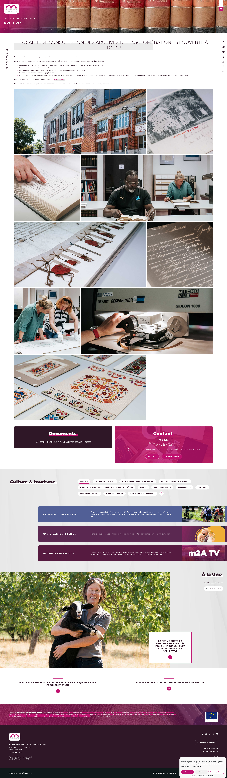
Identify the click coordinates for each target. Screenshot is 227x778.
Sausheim (12, 716)
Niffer (94, 714)
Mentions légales (158, 773)
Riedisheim (155, 714)
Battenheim (84, 712)
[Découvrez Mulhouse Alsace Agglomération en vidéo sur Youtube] (217, 734)
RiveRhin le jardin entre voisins (174, 481)
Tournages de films (114, 493)
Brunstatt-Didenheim (121, 712)
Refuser (201, 772)
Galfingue (12, 714)
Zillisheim (74, 716)
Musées (143, 487)
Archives (84, 481)
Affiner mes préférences (216, 772)
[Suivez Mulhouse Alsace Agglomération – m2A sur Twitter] (206, 734)
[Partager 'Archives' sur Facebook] (4, 30)
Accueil (7, 18)
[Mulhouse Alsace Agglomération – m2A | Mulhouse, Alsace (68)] (11, 9)
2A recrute (209, 752)
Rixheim (163, 714)
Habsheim (20, 714)
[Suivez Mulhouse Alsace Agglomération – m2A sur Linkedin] (213, 734)
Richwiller (147, 714)
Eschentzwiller (151, 712)
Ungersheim (46, 716)
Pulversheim (129, 714)
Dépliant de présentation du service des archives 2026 (65, 442)
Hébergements (184, 487)
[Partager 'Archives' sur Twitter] (9, 30)
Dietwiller (142, 712)
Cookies (193, 776)
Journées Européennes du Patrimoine (138, 481)
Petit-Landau (113, 714)
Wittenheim (65, 716)
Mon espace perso (207, 742)
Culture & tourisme (19, 18)
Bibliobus (202, 487)
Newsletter (215, 589)
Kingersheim (54, 714)
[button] (221, 3)
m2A (26, 773)
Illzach (46, 714)
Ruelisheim (171, 714)
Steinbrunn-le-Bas (34, 716)
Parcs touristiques (162, 487)
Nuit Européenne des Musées (142, 493)
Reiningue (139, 714)
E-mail (154, 457)
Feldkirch (161, 712)
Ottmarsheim (102, 714)
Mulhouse (88, 714)
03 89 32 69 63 (59, 80)
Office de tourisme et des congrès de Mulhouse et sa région (106, 487)
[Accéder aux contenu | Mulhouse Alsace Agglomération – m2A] (51, 30)
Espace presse (208, 749)
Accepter (187, 772)
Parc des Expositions (89, 493)
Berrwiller (93, 712)
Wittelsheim (56, 716)
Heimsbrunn (30, 714)
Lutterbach (64, 714)
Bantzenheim (74, 712)
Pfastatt (121, 714)
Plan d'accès (173, 457)
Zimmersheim (84, 716)
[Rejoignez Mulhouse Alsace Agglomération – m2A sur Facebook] (202, 734)
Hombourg (39, 714)
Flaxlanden (169, 712)
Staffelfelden (21, 716)
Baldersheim (63, 712)
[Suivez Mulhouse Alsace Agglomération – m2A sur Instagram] (210, 734)
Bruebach (108, 712)
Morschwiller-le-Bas (76, 714)
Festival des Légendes (104, 481)
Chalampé (134, 712)
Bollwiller (100, 712)
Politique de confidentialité (205, 776)
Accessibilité (172, 773)
